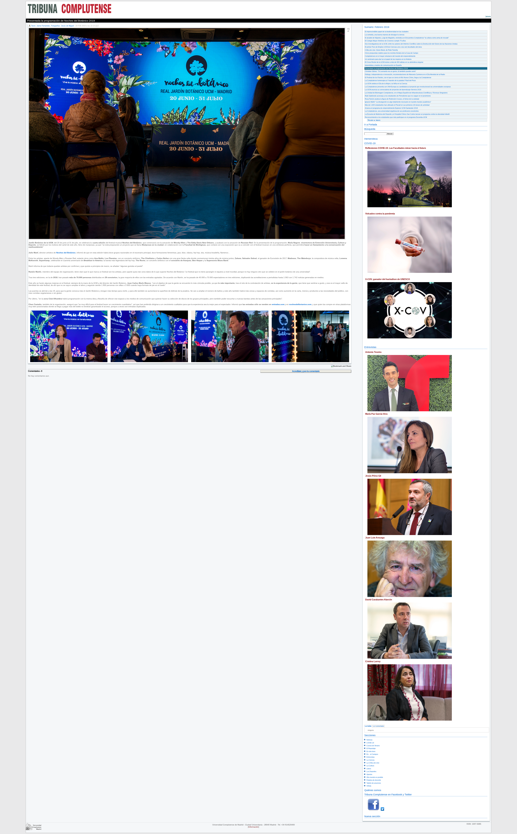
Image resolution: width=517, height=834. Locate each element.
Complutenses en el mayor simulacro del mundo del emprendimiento (390, 56)
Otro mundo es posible (374, 777)
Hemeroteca (371, 138)
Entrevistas (370, 347)
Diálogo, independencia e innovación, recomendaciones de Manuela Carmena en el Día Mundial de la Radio (405, 74)
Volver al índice (374, 120)
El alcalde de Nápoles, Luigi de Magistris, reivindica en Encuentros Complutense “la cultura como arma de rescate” (407, 38)
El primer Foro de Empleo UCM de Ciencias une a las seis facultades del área (393, 47)
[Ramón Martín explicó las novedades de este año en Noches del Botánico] (228, 361)
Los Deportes (371, 771)
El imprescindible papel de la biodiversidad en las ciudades (386, 32)
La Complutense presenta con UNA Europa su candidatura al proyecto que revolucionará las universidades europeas (408, 87)
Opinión (369, 774)
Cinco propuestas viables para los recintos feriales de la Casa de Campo (391, 53)
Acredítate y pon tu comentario (305, 371)
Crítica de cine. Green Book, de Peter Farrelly (381, 50)
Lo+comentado (378, 726)
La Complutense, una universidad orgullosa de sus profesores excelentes (392, 111)
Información (253, 827)
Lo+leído (368, 726)
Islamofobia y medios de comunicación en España (383, 65)
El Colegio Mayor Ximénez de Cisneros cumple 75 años (385, 41)
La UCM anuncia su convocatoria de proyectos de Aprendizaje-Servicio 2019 (393, 90)
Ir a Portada (370, 124)
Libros (368, 769)
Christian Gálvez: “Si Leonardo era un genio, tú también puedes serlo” (390, 71)
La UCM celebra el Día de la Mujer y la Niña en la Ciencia (386, 84)
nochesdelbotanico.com (300, 304)
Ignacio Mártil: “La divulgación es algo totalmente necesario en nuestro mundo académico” (398, 102)
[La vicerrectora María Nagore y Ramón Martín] (68, 361)
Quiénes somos (372, 790)
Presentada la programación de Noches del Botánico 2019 (386, 68)
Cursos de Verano (373, 746)
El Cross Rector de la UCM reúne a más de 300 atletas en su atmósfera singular (394, 62)
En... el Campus (372, 754)
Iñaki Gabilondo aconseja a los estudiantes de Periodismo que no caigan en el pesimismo (398, 96)
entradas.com (278, 304)
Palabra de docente (373, 780)
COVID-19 (369, 143)
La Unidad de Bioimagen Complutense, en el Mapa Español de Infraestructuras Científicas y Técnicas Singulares (406, 93)
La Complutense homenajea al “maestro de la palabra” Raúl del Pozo (390, 80)
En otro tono (370, 751)
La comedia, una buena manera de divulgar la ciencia (384, 35)
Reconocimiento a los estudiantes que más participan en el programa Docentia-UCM (396, 117)
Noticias (369, 740)
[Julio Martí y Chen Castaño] (147, 361)
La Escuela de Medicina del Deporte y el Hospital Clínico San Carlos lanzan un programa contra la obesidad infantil (407, 114)
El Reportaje (371, 748)
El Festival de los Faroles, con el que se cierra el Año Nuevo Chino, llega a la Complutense (398, 78)
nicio (488, 16)
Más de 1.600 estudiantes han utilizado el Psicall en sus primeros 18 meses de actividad (397, 105)
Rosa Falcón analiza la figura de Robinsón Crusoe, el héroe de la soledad (392, 99)
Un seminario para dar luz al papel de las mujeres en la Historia (388, 59)
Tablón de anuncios (373, 783)
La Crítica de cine (372, 763)
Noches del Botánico (66, 253)
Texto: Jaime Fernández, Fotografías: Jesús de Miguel (52, 26)
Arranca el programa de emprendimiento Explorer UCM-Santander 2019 (391, 108)
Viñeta (368, 786)
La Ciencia (370, 760)
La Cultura (370, 766)
